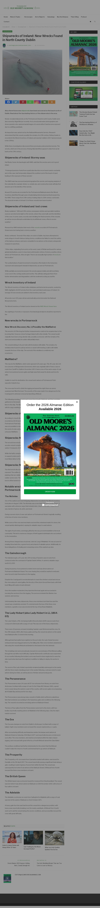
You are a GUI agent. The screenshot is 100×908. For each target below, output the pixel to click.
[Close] (77, 402)
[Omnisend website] (50, 503)
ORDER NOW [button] (50, 492)
